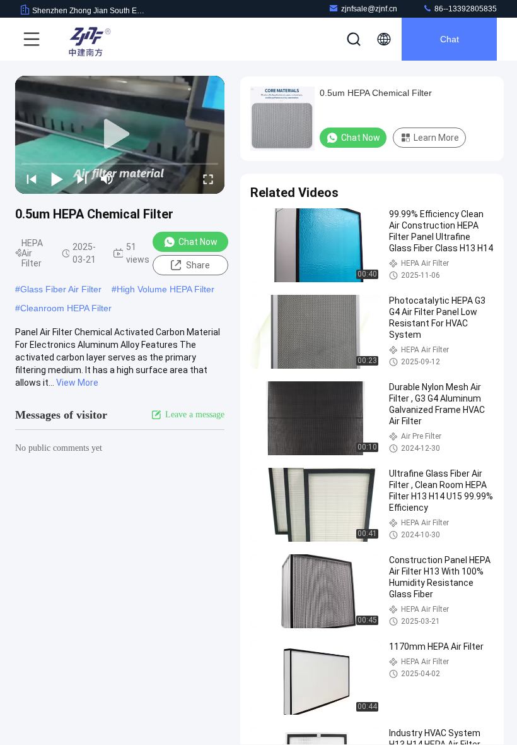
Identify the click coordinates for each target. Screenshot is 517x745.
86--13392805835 (465, 8)
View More (77, 383)
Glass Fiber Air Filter (61, 289)
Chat (449, 39)
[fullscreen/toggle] (208, 178)
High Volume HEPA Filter (165, 289)
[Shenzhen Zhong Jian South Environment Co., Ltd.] (87, 39)
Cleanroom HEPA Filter (66, 308)
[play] (120, 134)
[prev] (31, 178)
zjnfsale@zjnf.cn (369, 8)
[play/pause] (56, 178)
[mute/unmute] (107, 178)
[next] (82, 178)
